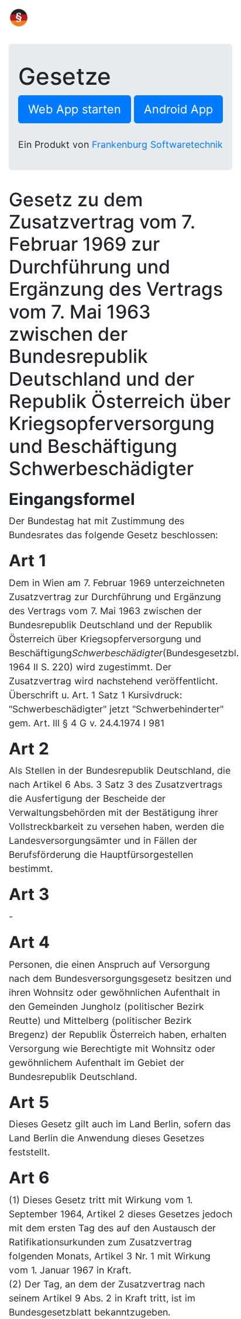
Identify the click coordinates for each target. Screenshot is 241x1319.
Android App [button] (178, 109)
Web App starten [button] (74, 109)
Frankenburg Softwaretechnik (157, 144)
